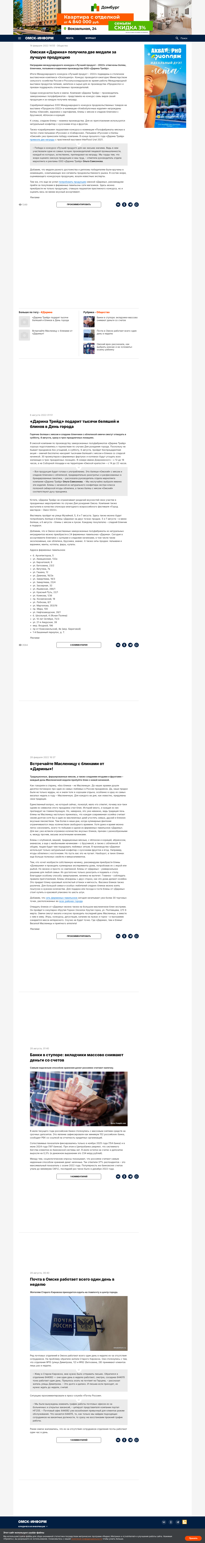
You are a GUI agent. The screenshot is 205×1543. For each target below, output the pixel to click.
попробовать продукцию (72, 181)
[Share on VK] (118, 204)
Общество (62, 45)
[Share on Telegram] (129, 204)
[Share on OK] (123, 204)
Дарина (47, 312)
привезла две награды (42, 139)
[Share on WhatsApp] (136, 204)
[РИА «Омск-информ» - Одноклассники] (170, 1522)
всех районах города (71, 901)
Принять (193, 1538)
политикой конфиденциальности (86, 1539)
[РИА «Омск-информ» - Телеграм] (177, 1522)
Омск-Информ (39, 38)
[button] (19, 38)
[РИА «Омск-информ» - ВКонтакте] (163, 1522)
